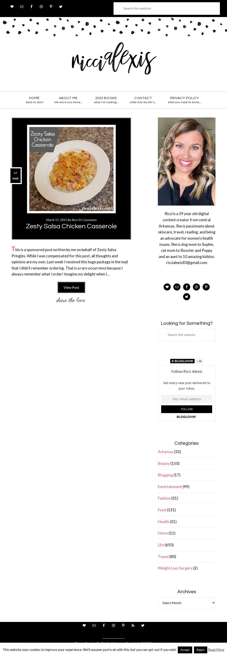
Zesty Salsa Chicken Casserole (71, 226)
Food (162, 510)
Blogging (165, 475)
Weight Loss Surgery (175, 568)
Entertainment (170, 486)
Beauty (164, 463)
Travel (163, 556)
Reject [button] (201, 650)
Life (161, 544)
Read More (216, 650)
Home (163, 533)
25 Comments (87, 220)
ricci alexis (113, 62)
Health (163, 521)
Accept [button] (185, 650)
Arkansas (166, 451)
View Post (71, 287)
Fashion (164, 498)
